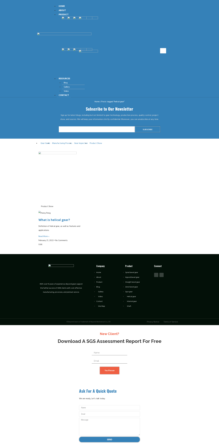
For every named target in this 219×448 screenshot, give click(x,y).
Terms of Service (170, 321)
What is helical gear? (54, 220)
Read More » (44, 236)
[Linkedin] (161, 275)
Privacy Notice (153, 321)
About (62, 10)
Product (64, 14)
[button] (106, 2)
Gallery (67, 86)
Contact (64, 95)
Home (62, 6)
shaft (81, 73)
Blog (66, 82)
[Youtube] (156, 275)
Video (66, 91)
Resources (64, 78)
